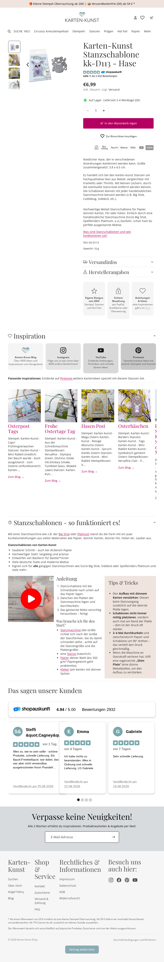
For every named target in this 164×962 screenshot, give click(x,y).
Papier (64, 658)
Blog (147, 308)
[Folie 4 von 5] (14, 86)
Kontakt (40, 886)
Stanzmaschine (70, 630)
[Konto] (135, 17)
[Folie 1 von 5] (14, 47)
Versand (114, 89)
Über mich (15, 885)
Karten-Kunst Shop (27, 939)
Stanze (71, 654)
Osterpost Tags (19, 428)
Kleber (64, 669)
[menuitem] (147, 31)
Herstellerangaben (109, 272)
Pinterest (66, 378)
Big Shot (64, 534)
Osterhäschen (133, 426)
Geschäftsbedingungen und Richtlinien (134, 940)
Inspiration (29, 335)
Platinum (83, 534)
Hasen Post (93, 426)
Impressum (67, 879)
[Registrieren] (113, 837)
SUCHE (18, 31)
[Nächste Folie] (66, 65)
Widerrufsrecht (69, 898)
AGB (62, 892)
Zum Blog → (16, 477)
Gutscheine (42, 893)
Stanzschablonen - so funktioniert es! (67, 522)
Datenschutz (67, 885)
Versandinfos (103, 262)
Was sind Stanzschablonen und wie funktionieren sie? (107, 234)
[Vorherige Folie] (26, 65)
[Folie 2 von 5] (14, 60)
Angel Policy (16, 892)
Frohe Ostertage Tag (60, 428)
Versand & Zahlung (41, 901)
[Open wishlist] (142, 17)
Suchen (13, 879)
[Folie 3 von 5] (14, 73)
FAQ (37, 909)
